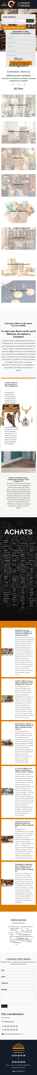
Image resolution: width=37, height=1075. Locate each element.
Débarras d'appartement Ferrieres (16, 938)
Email (3, 976)
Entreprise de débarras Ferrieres (27, 929)
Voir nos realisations (14, 28)
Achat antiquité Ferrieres (11, 928)
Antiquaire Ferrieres (22, 935)
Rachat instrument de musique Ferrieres (27, 938)
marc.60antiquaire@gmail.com (13, 1034)
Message (4, 989)
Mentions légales (18, 1067)
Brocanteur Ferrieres (22, 940)
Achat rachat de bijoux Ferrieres (16, 930)
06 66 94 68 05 (18, 1062)
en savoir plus (18, 116)
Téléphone (4, 983)
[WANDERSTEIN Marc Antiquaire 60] (18, 1047)
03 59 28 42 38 (18, 1055)
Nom (2, 970)
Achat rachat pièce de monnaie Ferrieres (11, 937)
